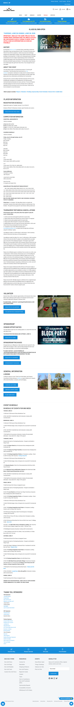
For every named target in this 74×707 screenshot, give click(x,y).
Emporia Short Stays (11, 389)
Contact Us (22, 662)
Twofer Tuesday (62, 1)
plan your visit (10, 394)
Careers (21, 674)
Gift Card (68, 1)
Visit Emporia (7, 635)
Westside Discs (7, 625)
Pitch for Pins (38, 669)
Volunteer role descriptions (14, 311)
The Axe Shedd (7, 642)
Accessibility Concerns (25, 687)
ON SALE (46, 15)
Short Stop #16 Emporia (9, 640)
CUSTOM (39, 15)
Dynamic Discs (11, 701)
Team (20, 676)
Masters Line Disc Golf (9, 601)
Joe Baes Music (7, 596)
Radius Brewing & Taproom (10, 637)
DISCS (20, 15)
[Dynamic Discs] (9, 9)
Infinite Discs (6, 614)
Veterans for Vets (39, 667)
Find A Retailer (67, 4)
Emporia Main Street (8, 620)
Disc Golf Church (7, 599)
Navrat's (5, 634)
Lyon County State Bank (9, 607)
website (19, 378)
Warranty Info (49, 701)
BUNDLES (32, 15)
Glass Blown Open (39, 662)
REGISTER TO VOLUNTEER (12, 307)
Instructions (42, 701)
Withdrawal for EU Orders (25, 690)
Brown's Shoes (7, 630)
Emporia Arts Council (8, 622)
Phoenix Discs (7, 612)
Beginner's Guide (23, 672)
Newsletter (22, 664)
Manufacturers (36, 701)
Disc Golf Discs (8, 662)
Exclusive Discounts (58, 701)
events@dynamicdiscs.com (9, 228)
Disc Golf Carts (8, 669)
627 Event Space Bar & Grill (10, 627)
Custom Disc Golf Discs (10, 672)
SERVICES (52, 15)
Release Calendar (54, 1)
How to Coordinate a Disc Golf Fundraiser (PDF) (24, 681)
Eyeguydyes (6, 598)
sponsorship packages (12, 363)
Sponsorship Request (24, 685)
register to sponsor (11, 357)
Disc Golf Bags (8, 664)
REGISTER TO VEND (10, 337)
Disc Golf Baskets (8, 667)
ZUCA (5, 643)
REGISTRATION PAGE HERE (12, 111)
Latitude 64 (6, 624)
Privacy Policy (67, 701)
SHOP (26, 15)
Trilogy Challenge (39, 664)
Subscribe (54, 673)
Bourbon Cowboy (7, 629)
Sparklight (6, 606)
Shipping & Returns (24, 667)
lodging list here (10, 385)
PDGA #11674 (13, 49)
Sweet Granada (7, 638)
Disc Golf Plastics (23, 669)
